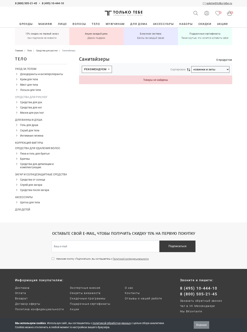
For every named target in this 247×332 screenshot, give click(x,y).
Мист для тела (29, 84)
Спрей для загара (31, 184)
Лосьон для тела (30, 89)
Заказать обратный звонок (201, 300)
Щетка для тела (30, 202)
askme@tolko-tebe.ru (219, 3)
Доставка (22, 287)
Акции (74, 309)
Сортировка (178, 69)
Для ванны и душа (28, 119)
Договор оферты (28, 303)
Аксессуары (24, 197)
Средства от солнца (32, 179)
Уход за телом (25, 68)
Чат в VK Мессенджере (197, 306)
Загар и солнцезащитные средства (41, 174)
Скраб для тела (29, 130)
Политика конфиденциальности (39, 309)
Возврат (21, 298)
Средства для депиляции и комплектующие (37, 165)
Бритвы (25, 158)
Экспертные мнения (85, 287)
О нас (129, 287)
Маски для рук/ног (32, 112)
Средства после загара (34, 190)
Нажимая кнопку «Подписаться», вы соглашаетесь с (102, 259)
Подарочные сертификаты (90, 303)
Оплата (20, 293)
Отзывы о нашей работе (143, 298)
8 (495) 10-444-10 (53, 3)
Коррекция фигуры (29, 142)
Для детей (22, 209)
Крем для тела (29, 79)
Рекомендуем (95, 69)
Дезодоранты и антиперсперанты (41, 74)
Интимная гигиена (31, 135)
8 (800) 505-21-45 (26, 3)
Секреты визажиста (85, 293)
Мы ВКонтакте (191, 311)
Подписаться (177, 246)
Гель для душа (29, 125)
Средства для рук (31, 102)
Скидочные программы (88, 298)
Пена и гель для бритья (35, 153)
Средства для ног (31, 107)
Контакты (132, 293)
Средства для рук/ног (31, 97)
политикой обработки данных (112, 323)
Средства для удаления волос (37, 148)
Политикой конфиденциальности (131, 259)
